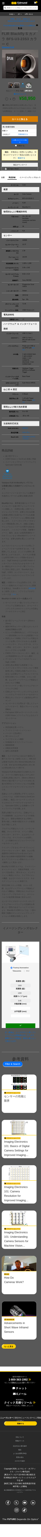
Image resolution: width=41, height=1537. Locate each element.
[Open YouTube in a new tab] (25, 1504)
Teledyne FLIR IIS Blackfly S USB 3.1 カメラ (21, 21)
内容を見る (26, 432)
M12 (27, 971)
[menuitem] (4, 2)
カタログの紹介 (20, 1461)
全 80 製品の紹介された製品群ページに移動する (20, 25)
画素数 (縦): (20, 989)
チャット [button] (21, 1388)
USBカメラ (26, 19)
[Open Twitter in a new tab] (16, 1504)
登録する (20, 1423)
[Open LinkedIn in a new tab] (33, 1504)
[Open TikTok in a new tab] (24, 1511)
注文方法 (28, 1490)
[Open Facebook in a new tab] (8, 1504)
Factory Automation (21, 968)
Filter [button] (8, 1064)
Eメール (21, 1393)
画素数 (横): (20, 981)
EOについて (20, 1437)
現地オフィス (19, 1441)
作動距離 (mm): (20, 1004)
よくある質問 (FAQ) (19, 1453)
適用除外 (25, 428)
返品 (19, 1450)
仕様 (3, 177)
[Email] (37, 25)
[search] (20, 8)
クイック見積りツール (18, 1402)
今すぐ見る (19, 1097)
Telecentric (17, 971)
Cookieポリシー (20, 1490)
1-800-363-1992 (18, 1379)
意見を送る (20, 1457)
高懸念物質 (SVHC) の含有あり (28, 438)
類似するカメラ (20, 94)
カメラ (19, 19)
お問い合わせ (29, 14)
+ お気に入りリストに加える (19, 141)
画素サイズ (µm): (20, 996)
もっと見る (8, 1346)
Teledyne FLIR (8, 47)
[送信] (20, 1025)
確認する (21, 158)
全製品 (12, 19)
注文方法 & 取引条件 (20, 1446)
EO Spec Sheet (13, 169)
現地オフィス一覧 (17, 1382)
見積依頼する (23, 134)
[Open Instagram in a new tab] (16, 1511)
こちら (13, 594)
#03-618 (32, 588)
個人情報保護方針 (9, 1490)
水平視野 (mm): (20, 1011)
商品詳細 (12, 177)
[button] (19, 28)
